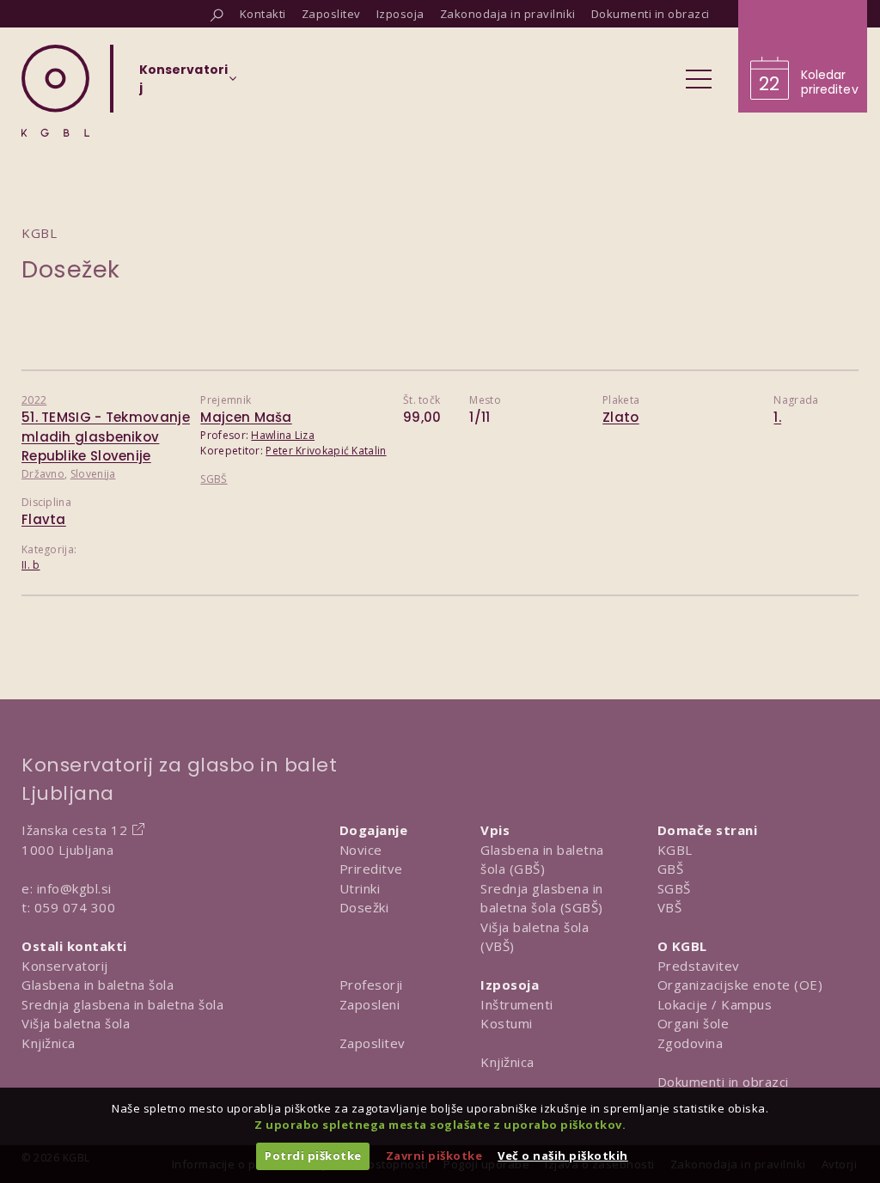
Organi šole (693, 1023)
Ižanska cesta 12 (74, 829)
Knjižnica (48, 1043)
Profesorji (371, 984)
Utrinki (360, 888)
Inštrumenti (516, 1004)
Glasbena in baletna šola (97, 984)
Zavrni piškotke (434, 1155)
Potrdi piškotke (313, 1155)
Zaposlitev (372, 1043)
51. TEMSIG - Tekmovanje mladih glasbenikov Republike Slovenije (105, 436)
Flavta (43, 519)
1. (777, 417)
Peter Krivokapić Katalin (326, 450)
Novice (360, 849)
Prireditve (371, 868)
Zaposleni (369, 1004)
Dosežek (70, 269)
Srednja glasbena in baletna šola (122, 1004)
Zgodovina (690, 1043)
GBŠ (670, 868)
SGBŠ (213, 479)
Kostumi (506, 1023)
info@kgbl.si (74, 888)
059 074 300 (75, 907)
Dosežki (364, 907)
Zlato (620, 417)
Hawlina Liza (283, 435)
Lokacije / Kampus (715, 1004)
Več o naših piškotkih (563, 1155)
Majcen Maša (245, 417)
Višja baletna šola (75, 1023)
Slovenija (93, 473)
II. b (30, 565)
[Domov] (55, 91)
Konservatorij (64, 965)
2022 (33, 400)
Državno (42, 473)
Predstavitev (698, 965)
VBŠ (669, 907)
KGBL (675, 849)
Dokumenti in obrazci (723, 1081)
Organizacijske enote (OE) (740, 984)
